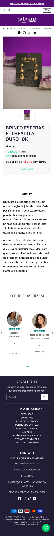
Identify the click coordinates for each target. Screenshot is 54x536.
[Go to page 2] (28, 366)
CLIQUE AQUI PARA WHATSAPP (27, 458)
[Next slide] (35, 115)
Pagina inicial (9, 28)
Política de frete (37, 522)
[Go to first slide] (52, 333)
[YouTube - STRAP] (35, 33)
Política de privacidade (38, 519)
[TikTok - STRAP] (30, 33)
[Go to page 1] (26, 366)
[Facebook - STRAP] (19, 33)
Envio (8, 155)
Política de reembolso (15, 519)
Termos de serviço (18, 522)
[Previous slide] (19, 115)
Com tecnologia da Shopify (34, 517)
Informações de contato (27, 524)
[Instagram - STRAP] (24, 33)
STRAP (16, 517)
